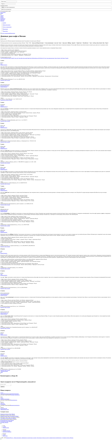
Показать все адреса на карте (6, 100)
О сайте (4, 426)
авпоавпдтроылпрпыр (4, 399)
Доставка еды (13, 394)
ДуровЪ (66, 58)
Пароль (2, 3)
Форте (63, 58)
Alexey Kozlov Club (58, 58)
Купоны (2, 17)
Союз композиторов (50, 58)
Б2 (43, 58)
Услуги (1, 392)
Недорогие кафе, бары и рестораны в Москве (9, 416)
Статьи (4, 434)
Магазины (2, 19)
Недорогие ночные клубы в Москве (7, 414)
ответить (18, 394)
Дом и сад (2, 403)
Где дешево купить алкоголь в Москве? (8, 418)
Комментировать (3, 64)
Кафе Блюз (29, 58)
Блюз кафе (25, 58)
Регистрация (2, 12)
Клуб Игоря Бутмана (7, 58)
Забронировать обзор (4, 409)
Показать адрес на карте (5, 80)
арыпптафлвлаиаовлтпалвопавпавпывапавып (9, 393)
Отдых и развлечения (5, 33)
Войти (1, 13)
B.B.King (41, 58)
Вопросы (2, 20)
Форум (1, 16)
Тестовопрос (2, 404)
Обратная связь (6, 427)
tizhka (1, 372)
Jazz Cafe (16, 58)
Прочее (11, 400)
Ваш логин (3, 1)
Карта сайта (5, 435)
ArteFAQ (13, 58)
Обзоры (2, 15)
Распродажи (2, 18)
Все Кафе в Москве (4, 422)
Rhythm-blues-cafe (35, 58)
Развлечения (12, 33)
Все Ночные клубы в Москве (6, 421)
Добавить (2, 386)
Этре (45, 58)
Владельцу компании (7, 431)
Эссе (1, 58)
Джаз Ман (21, 58)
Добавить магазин (6, 430)
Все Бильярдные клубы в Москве (7, 420)
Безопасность (13, 405)
